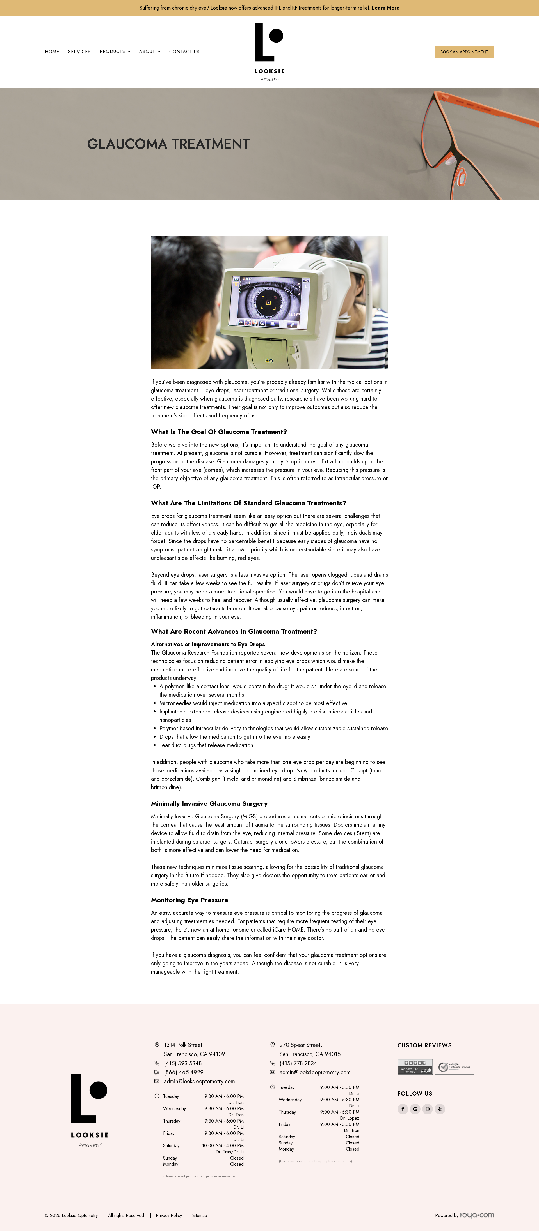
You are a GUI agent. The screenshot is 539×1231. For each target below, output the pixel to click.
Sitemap (199, 1215)
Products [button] (112, 51)
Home (52, 51)
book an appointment (464, 52)
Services (79, 51)
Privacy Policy (169, 1215)
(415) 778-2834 (298, 1063)
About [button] (147, 51)
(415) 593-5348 (183, 1063)
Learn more (385, 7)
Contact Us (184, 51)
